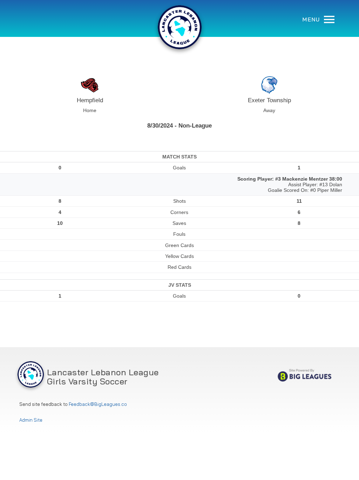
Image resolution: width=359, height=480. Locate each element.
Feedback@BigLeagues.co (98, 404)
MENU (312, 19)
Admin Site (30, 420)
